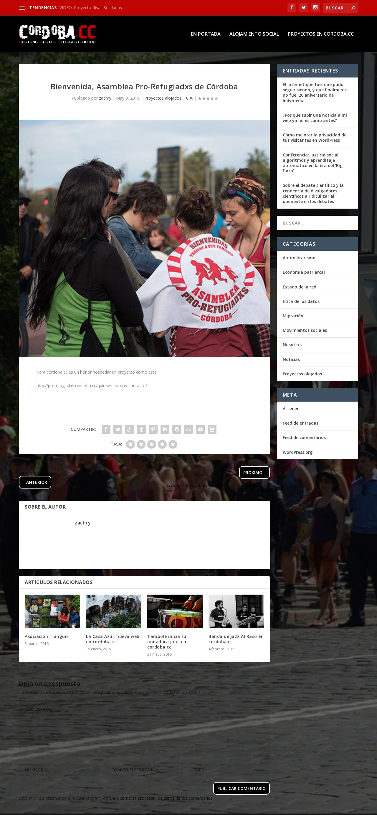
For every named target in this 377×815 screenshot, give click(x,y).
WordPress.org (297, 452)
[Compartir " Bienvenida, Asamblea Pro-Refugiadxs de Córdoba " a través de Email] (200, 429)
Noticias (291, 359)
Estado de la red (299, 287)
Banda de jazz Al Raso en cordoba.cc (236, 638)
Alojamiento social (254, 34)
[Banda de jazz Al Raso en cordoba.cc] (236, 611)
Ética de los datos (301, 301)
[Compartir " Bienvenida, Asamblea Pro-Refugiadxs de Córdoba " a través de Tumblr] (141, 429)
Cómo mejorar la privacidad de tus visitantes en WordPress (314, 137)
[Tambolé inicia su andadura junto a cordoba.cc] (175, 611)
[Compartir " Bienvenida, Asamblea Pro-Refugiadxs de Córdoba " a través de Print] (212, 429)
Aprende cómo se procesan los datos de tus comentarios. (158, 798)
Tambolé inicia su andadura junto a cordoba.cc (166, 641)
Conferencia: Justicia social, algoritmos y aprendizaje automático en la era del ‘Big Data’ (313, 163)
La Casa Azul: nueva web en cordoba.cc (113, 638)
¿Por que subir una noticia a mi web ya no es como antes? (315, 117)
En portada (206, 34)
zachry (105, 98)
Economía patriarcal (304, 272)
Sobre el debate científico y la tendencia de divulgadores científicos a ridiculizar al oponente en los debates (313, 193)
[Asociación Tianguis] (52, 611)
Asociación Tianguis (47, 636)
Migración (293, 316)
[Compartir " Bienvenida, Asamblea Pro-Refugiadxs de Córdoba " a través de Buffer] (177, 429)
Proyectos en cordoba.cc (321, 34)
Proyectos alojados (162, 98)
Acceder (291, 408)
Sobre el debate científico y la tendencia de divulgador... (112, 7)
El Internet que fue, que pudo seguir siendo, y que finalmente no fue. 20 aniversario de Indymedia (315, 92)
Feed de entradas (300, 423)
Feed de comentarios (304, 437)
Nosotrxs (292, 344)
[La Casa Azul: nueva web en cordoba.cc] (113, 611)
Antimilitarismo (299, 257)
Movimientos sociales (305, 330)
